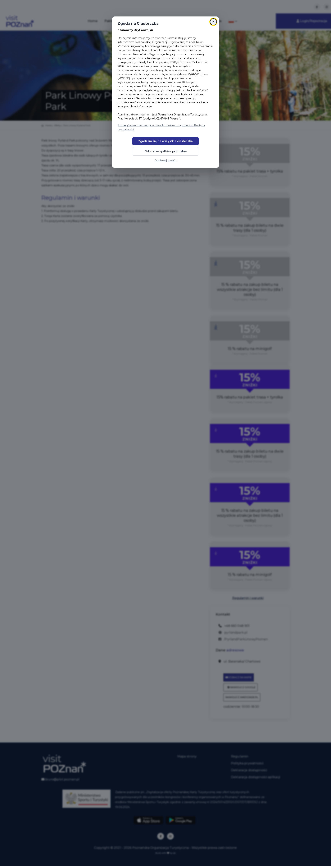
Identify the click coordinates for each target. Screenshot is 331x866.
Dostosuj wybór (165, 160)
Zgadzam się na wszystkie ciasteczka (165, 141)
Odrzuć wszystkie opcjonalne (166, 151)
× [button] (213, 21)
